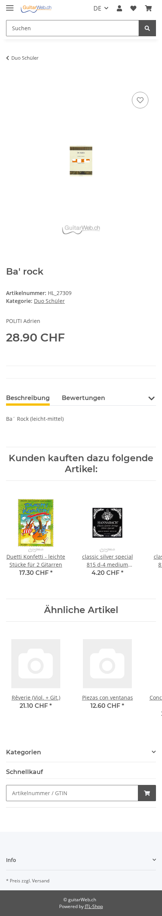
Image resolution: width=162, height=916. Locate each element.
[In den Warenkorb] (12, 81)
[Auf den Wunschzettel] (140, 100)
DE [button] (97, 8)
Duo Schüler (49, 300)
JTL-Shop (94, 906)
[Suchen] (147, 28)
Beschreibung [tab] (28, 398)
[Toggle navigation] (10, 4)
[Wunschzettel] (133, 8)
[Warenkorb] (148, 8)
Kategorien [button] (23, 752)
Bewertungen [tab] (83, 398)
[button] (119, 8)
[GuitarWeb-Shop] (36, 8)
